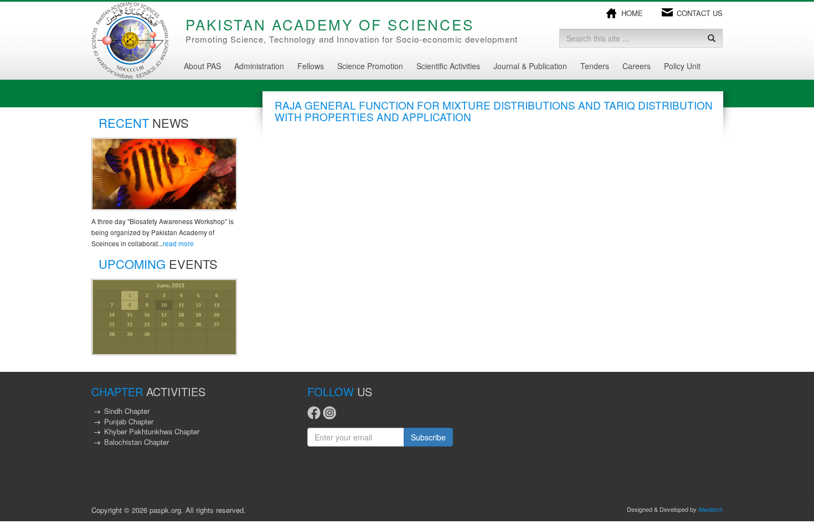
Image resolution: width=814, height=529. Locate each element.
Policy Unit (682, 65)
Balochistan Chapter (136, 442)
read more (178, 243)
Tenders (594, 65)
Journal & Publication (530, 65)
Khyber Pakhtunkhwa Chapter (151, 431)
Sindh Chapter (127, 411)
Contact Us (700, 13)
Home (632, 13)
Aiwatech (710, 509)
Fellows (310, 65)
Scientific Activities (448, 65)
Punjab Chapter (128, 421)
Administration (259, 65)
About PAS (202, 65)
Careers (636, 65)
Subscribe (428, 437)
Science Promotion (370, 65)
